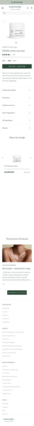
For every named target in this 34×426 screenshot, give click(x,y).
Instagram (5, 407)
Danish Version (6, 356)
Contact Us (5, 339)
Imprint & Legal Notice (8, 335)
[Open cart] (31, 7)
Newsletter (5, 403)
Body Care (5, 315)
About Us (4, 366)
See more (27, 172)
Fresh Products (6, 383)
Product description (9, 90)
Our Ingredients (6, 380)
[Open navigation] (2, 8)
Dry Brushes (5, 322)
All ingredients (7, 120)
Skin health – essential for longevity (17, 268)
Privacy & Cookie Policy (9, 352)
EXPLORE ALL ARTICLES (17, 292)
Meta (3, 410)
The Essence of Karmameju (10, 369)
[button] (6, 55)
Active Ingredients (8, 113)
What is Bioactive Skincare (9, 376)
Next (31, 158)
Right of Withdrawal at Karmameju (12, 346)
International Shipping (8, 342)
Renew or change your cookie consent (13, 332)
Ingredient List (6, 393)
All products (5, 308)
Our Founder (5, 373)
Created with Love (7, 390)
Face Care (5, 311)
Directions (6, 98)
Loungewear (5, 318)
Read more (12, 81)
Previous (3, 158)
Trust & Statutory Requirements (11, 386)
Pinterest (5, 414)
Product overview (8, 105)
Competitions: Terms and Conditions (12, 349)
